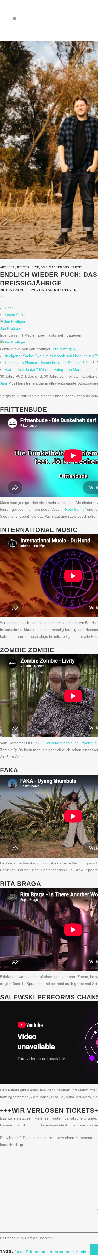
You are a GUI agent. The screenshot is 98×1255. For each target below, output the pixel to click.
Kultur (23, 267)
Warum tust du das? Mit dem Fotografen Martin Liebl (48, 369)
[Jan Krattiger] (12, 321)
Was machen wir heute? (62, 267)
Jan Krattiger (10, 328)
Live (35, 267)
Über (9, 308)
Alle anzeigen (64, 349)
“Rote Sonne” (75, 509)
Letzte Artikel (15, 315)
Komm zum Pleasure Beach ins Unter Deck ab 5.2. (47, 363)
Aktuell (7, 267)
